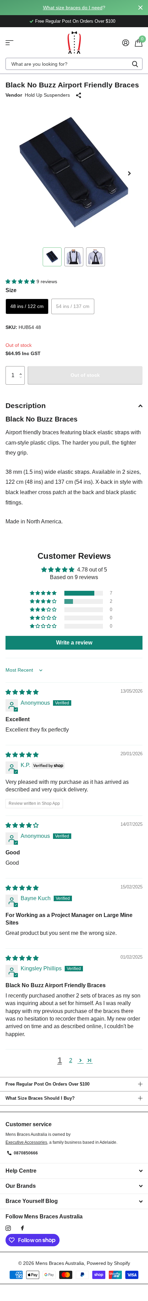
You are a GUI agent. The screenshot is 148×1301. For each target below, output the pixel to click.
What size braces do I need (73, 7)
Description (26, 405)
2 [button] (70, 1060)
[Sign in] (125, 42)
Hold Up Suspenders (47, 95)
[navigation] (52, 256)
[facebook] (22, 1228)
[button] (129, 173)
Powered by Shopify (108, 1263)
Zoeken (134, 64)
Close (140, 7)
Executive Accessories (26, 1142)
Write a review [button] (74, 643)
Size (11, 290)
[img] (22, 692)
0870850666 (26, 1153)
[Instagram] (8, 1228)
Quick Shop (9, 42)
